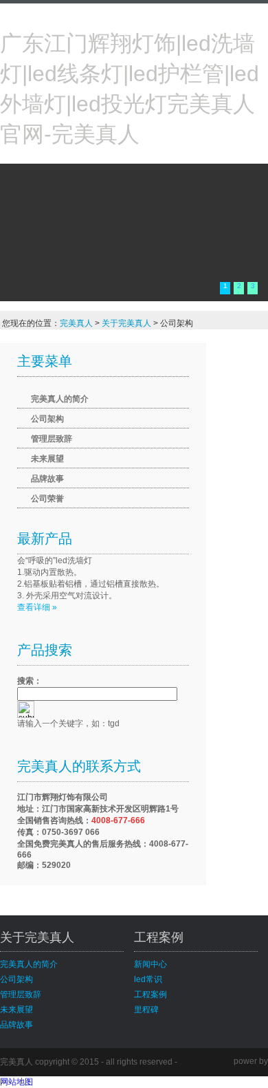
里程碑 (146, 1009)
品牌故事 (47, 478)
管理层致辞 (51, 439)
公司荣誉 (47, 498)
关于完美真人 (126, 323)
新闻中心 (150, 964)
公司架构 (47, 419)
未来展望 (47, 459)
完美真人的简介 (60, 399)
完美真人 (76, 323)
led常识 (148, 979)
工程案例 (150, 994)
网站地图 (16, 1082)
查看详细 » (37, 607)
